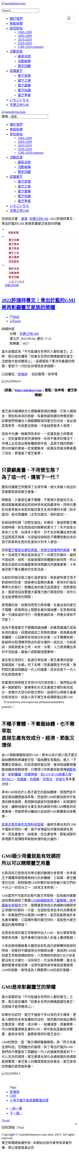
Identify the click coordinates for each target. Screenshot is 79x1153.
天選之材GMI (38, 218)
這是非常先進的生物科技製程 (23, 824)
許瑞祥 (23, 374)
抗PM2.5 (8, 779)
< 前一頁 (16, 1108)
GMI (13, 1095)
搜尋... (6, 116)
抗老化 (60, 779)
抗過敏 (35, 779)
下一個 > (16, 1113)
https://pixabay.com (28, 390)
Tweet (6, 1120)
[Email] (15, 321)
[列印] (14, 317)
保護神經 (30, 774)
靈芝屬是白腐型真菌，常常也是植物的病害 (39, 550)
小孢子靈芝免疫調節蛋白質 (29, 1100)
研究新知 (14, 261)
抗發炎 (47, 779)
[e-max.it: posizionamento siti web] (76, 1123)
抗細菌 (22, 779)
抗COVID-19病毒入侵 (56, 774)
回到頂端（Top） (14, 1127)
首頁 (24, 218)
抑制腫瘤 (14, 774)
